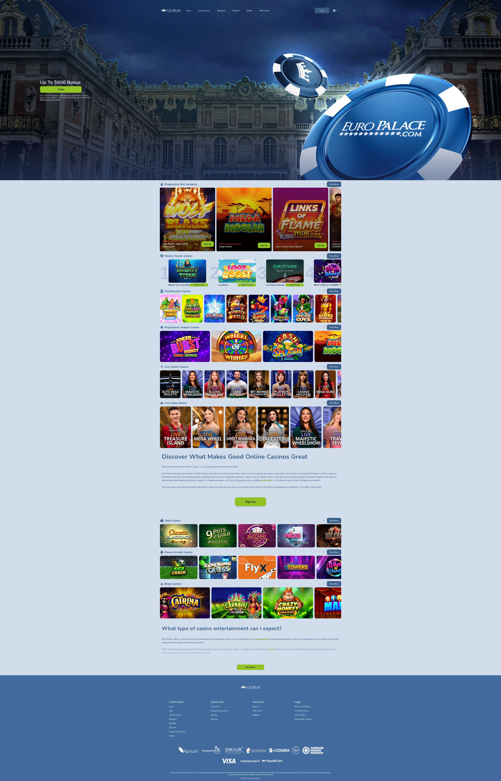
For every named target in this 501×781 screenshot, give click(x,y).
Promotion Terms (301, 711)
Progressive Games (177, 732)
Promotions (215, 707)
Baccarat (172, 727)
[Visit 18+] (296, 750)
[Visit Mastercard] (250, 761)
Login (322, 10)
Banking (214, 715)
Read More (250, 667)
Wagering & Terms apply (50, 100)
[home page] (171, 10)
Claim (60, 89)
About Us (256, 707)
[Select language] (335, 10)
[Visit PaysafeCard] (272, 761)
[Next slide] (324, 184)
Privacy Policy (300, 715)
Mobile (249, 11)
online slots (266, 480)
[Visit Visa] (228, 761)
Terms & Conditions (302, 707)
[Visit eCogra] (279, 750)
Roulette (235, 11)
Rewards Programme (219, 711)
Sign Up (207, 244)
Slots (189, 11)
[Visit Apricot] (188, 750)
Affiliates (256, 715)
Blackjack (221, 11)
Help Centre (264, 11)
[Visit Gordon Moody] (312, 750)
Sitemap (214, 719)
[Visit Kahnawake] (256, 750)
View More (334, 184)
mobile (271, 649)
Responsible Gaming (303, 719)
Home (171, 707)
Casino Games (204, 11)
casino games (262, 639)
